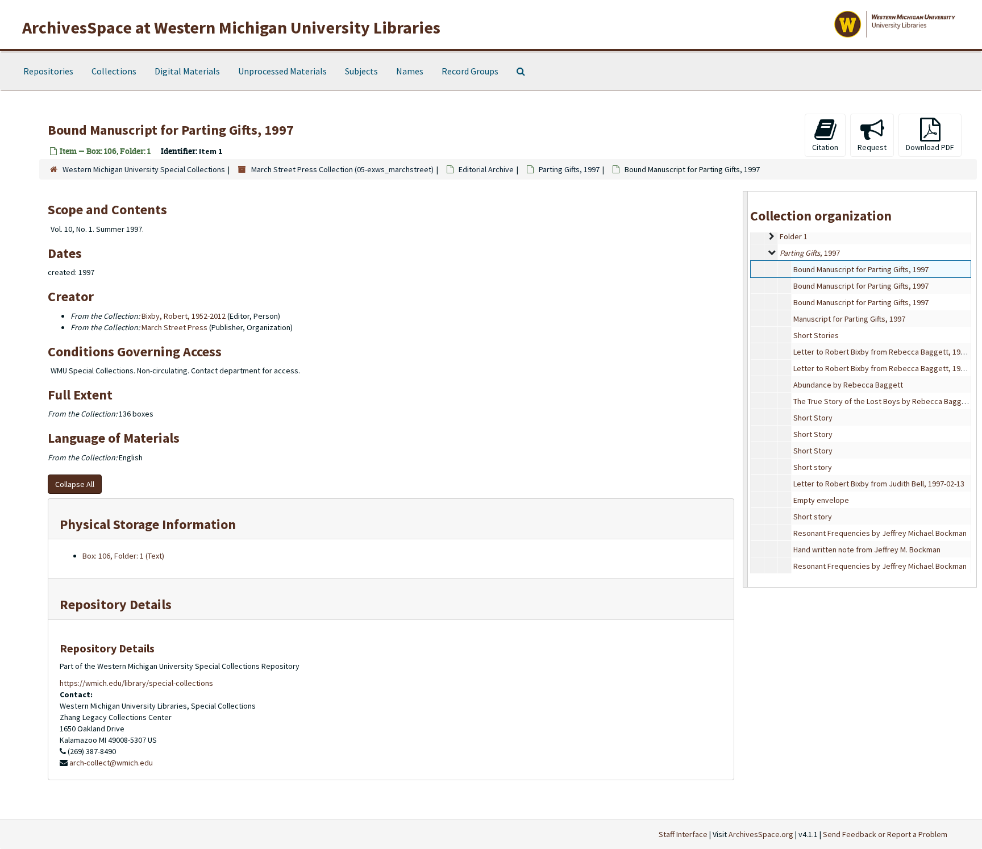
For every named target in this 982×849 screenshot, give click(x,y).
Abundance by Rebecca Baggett (848, 385)
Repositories (48, 71)
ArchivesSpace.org (761, 834)
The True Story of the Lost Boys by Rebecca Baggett (882, 401)
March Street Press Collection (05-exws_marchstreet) (342, 169)
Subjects (361, 71)
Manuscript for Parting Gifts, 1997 (849, 319)
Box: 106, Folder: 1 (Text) (123, 556)
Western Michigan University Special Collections (144, 169)
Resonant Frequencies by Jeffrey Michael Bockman (880, 533)
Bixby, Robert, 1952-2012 (184, 316)
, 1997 (569, 169)
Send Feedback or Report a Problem (885, 834)
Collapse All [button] (74, 484)
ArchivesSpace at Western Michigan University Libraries (231, 27)
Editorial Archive (486, 169)
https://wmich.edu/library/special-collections (136, 683)
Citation (825, 147)
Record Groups (470, 71)
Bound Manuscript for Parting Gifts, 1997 (861, 269)
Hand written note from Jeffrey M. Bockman (867, 549)
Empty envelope (821, 500)
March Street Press (174, 327)
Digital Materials (187, 71)
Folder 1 (794, 236)
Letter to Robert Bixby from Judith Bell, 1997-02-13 (878, 483)
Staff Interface (683, 834)
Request (872, 147)
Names (409, 71)
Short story (812, 467)
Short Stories (816, 335)
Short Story (813, 418)
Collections (113, 71)
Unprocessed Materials (282, 71)
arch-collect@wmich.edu (111, 763)
